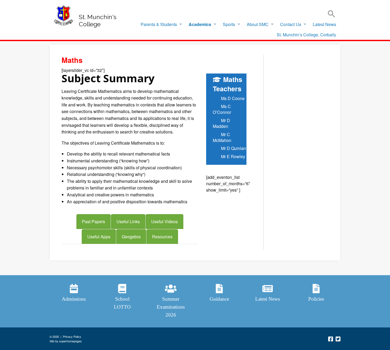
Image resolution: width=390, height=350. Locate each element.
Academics (200, 24)
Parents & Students (159, 24)
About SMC (257, 24)
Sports (229, 24)
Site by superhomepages (66, 341)
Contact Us (290, 24)
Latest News (324, 24)
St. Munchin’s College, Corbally (306, 35)
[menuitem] (159, 24)
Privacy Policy (72, 336)
